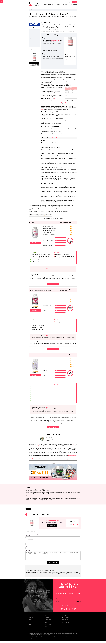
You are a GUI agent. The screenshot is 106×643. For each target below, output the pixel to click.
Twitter (43, 456)
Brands (45, 4)
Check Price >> (53, 284)
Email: (56, 600)
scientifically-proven (55, 40)
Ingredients (32, 38)
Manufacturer (32, 36)
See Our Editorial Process (38, 458)
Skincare (58, 4)
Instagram (74, 455)
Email (55, 541)
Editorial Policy (65, 615)
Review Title (27, 535)
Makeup (66, 4)
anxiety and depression (69, 103)
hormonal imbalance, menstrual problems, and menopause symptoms (54, 102)
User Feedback (48, 624)
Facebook (70, 455)
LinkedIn (47, 456)
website (54, 456)
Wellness (70, 4)
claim (42, 109)
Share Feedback (72, 458)
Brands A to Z (31, 615)
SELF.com (74, 444)
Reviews (49, 4)
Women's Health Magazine (37, 445)
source (55, 98)
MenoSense (52, 137)
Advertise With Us (65, 622)
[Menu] (1, 1)
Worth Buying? (32, 42)
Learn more (71, 9)
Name (26, 541)
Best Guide (54, 4)
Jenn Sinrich (49, 437)
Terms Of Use (48, 619)
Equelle (57, 137)
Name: (56, 597)
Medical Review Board (49, 615)
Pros (30, 32)
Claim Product (48, 626)
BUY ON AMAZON (34, 62)
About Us (75, 4)
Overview (31, 30)
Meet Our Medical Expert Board (56, 458)
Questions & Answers (38, 508)
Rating (26, 539)
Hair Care (63, 4)
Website (26, 546)
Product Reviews (32, 617)
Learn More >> (35, 242)
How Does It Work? (33, 40)
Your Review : (28, 550)
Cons (30, 34)
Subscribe (75, 2)
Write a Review (51, 525)
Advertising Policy (65, 617)
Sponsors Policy (65, 619)
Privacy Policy (48, 622)
